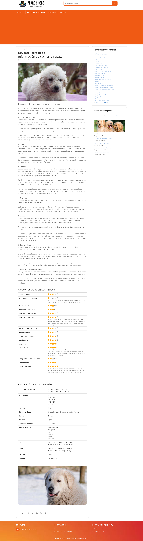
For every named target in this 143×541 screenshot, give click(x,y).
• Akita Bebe (97, 62)
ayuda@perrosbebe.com (29, 529)
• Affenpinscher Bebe (100, 54)
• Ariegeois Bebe (99, 75)
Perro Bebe (29, 49)
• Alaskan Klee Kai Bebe (101, 67)
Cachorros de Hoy (101, 116)
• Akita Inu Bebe (98, 64)
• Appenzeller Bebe (99, 73)
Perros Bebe (59, 538)
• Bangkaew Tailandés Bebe (102, 79)
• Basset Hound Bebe (100, 91)
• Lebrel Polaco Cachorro (101, 143)
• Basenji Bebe (98, 83)
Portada (20, 12)
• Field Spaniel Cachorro (101, 134)
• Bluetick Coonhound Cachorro (103, 148)
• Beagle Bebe (98, 93)
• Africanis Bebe (98, 56)
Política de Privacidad (101, 529)
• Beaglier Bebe (98, 97)
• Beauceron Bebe (99, 99)
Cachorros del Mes (115, 116)
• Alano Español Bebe (100, 66)
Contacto (62, 12)
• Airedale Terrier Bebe (100, 58)
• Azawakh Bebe (99, 77)
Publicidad (52, 12)
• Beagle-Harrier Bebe (100, 95)
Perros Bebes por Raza (64, 532)
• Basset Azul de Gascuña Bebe (103, 87)
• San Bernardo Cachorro (101, 153)
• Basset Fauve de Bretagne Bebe (104, 89)
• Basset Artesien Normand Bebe (103, 85)
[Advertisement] (71, 29)
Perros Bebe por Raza (36, 12)
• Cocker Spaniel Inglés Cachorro (103, 139)
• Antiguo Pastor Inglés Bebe (102, 71)
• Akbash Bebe (98, 60)
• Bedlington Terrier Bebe (101, 101)
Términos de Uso (99, 532)
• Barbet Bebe (98, 81)
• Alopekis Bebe (98, 69)
